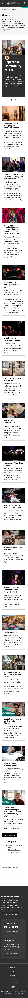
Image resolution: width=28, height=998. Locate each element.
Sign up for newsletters (12, 931)
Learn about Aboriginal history (10, 914)
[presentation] (11, 100)
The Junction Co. (13, 852)
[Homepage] (13, 3)
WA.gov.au (12, 968)
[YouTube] (13, 927)
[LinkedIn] (16, 927)
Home (3, 9)
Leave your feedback (12, 953)
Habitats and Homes (14, 850)
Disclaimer (12, 975)
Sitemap (13, 986)
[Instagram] (9, 927)
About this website (12, 983)
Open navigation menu (2, 3)
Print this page (9, 835)
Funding (8, 9)
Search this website (24, 3)
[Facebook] (5, 927)
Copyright (12, 971)
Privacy (13, 979)
